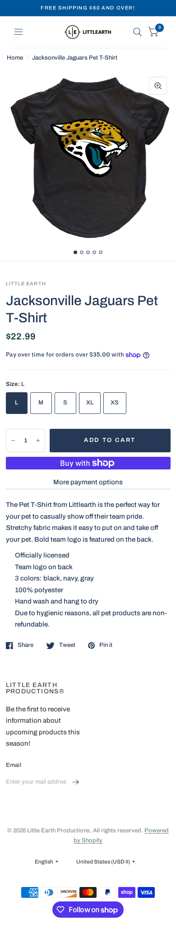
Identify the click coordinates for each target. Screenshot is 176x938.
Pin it (105, 645)
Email (13, 765)
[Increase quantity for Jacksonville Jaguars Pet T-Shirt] (38, 440)
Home (15, 58)
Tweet (67, 645)
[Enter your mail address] (76, 782)
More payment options (88, 482)
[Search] (137, 32)
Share (25, 645)
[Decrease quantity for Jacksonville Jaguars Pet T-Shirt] (13, 440)
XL (90, 402)
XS (115, 402)
